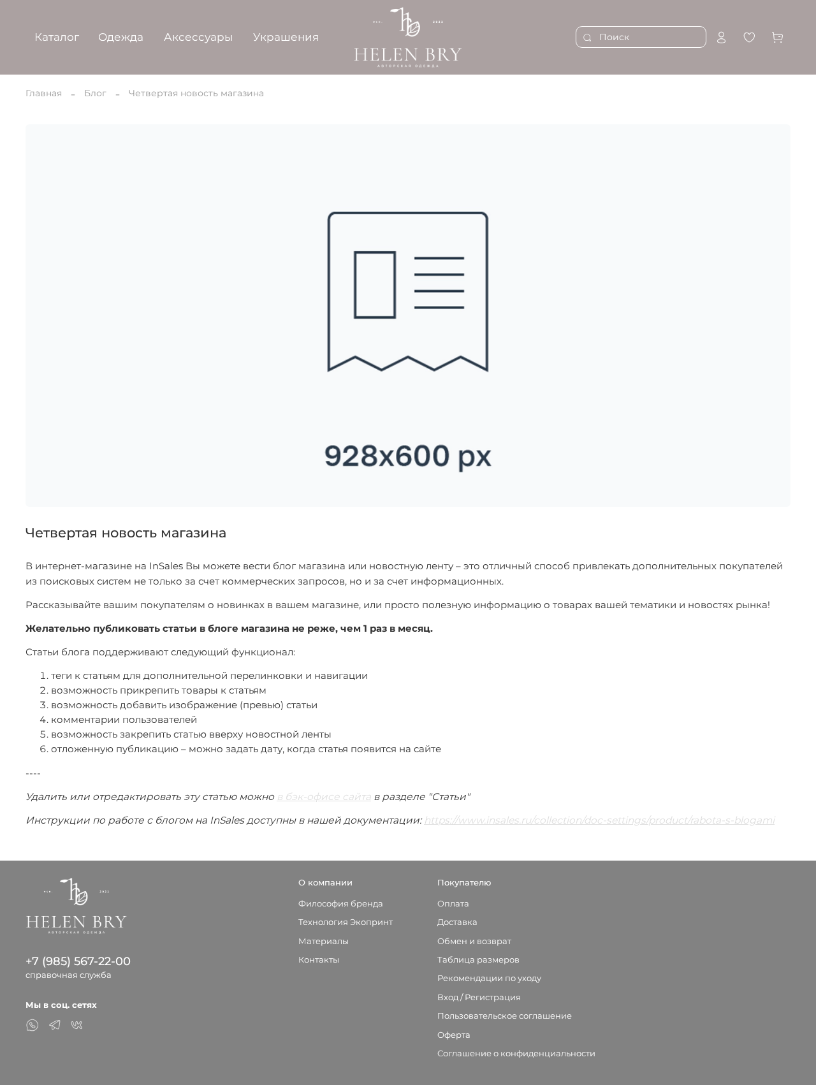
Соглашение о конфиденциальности (516, 1053)
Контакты (318, 960)
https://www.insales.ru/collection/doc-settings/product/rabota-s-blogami (599, 820)
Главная (44, 93)
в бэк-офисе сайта (324, 796)
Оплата (453, 903)
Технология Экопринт (345, 922)
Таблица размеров (478, 960)
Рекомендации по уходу (489, 978)
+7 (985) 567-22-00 (78, 961)
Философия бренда (340, 903)
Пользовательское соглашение (504, 1016)
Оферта (453, 1035)
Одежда (120, 37)
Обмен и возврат (474, 941)
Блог (95, 93)
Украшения (286, 37)
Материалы (323, 941)
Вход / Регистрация (479, 997)
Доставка (457, 922)
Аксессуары (198, 37)
